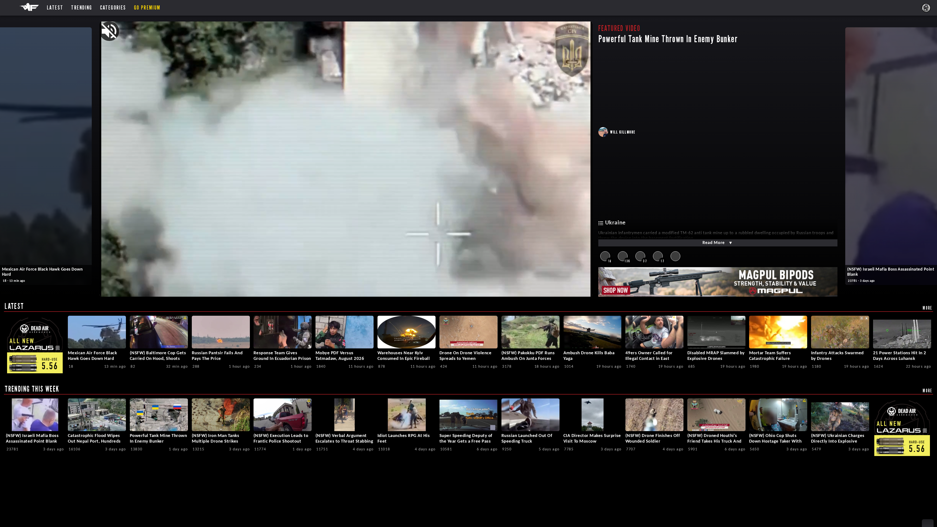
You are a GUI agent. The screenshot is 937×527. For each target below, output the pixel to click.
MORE (927, 308)
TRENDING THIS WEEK (32, 388)
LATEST (14, 306)
